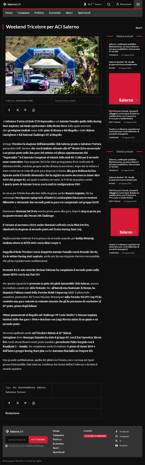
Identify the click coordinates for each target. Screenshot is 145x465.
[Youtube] (116, 445)
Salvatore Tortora (15, 392)
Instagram (124, 436)
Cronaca (113, 55)
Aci (14, 387)
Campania (114, 137)
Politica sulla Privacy (35, 446)
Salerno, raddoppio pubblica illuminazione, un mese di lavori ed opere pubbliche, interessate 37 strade (124, 48)
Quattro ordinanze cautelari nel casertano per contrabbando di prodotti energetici (124, 131)
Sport (139, 27)
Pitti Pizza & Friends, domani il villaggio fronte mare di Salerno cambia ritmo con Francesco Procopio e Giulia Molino (124, 115)
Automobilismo (26, 387)
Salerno (41, 387)
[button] (109, 4)
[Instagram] (116, 436)
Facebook (124, 431)
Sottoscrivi (38, 439)
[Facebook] (9, 110)
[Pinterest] (25, 110)
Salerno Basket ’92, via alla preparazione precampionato (123, 63)
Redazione (12, 413)
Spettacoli (114, 122)
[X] (17, 110)
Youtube (123, 445)
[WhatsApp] (33, 110)
